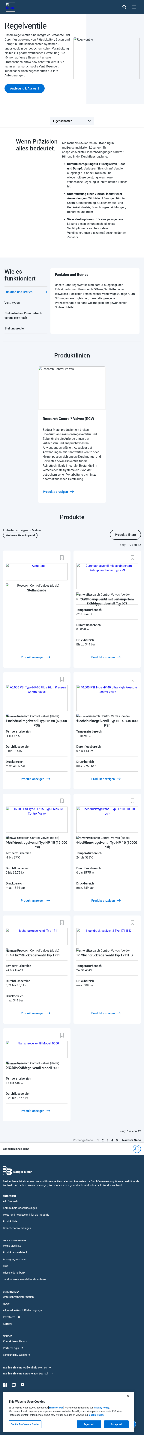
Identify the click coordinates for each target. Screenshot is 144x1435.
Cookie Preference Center (25, 1424)
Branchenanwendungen (17, 1228)
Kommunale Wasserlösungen (20, 1207)
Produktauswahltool (15, 1252)
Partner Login (11, 1348)
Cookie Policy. (96, 1415)
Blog (5, 1265)
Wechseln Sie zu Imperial (20, 535)
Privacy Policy (101, 1407)
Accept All (116, 1424)
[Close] (128, 1396)
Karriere (7, 1323)
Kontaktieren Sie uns (15, 1341)
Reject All (89, 1424)
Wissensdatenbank (14, 1272)
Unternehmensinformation (18, 1296)
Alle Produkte (10, 1201)
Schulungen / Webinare (16, 1354)
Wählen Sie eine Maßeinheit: (20, 1367)
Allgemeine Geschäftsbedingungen (23, 1310)
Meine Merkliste (12, 1245)
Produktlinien (10, 1221)
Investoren (9, 1317)
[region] (68, 1412)
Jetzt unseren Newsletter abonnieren (24, 1279)
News (6, 1303)
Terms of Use (56, 1407)
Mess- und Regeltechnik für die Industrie (26, 1214)
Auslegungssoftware (15, 1259)
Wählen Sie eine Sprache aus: (21, 1373)
